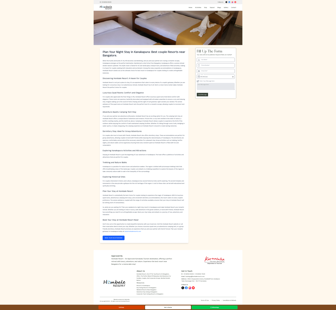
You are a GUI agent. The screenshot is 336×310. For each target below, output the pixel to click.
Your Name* (204, 60)
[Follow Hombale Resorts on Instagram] (232, 2)
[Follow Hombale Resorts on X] (226, 2)
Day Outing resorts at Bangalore (146, 288)
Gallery (226, 7)
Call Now (121, 307)
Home (190, 7)
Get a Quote (168, 307)
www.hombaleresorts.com (132, 231)
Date (202, 74)
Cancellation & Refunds (229, 300)
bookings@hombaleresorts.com (195, 276)
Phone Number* (205, 65)
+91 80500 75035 (200, 274)
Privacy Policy (216, 300)
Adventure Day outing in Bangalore (147, 292)
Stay (205, 7)
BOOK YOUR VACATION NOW (113, 237)
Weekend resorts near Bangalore (146, 290)
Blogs (219, 7)
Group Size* (204, 71)
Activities (198, 7)
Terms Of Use (205, 300)
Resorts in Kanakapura (143, 286)
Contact (233, 7)
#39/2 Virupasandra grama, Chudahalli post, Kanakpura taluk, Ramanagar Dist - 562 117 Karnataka (200, 280)
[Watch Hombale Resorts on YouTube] (235, 2)
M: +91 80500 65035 (105, 2)
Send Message (202, 94)
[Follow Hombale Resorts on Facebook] (229, 2)
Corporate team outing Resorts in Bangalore (150, 294)
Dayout (212, 7)
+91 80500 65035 (188, 274)
